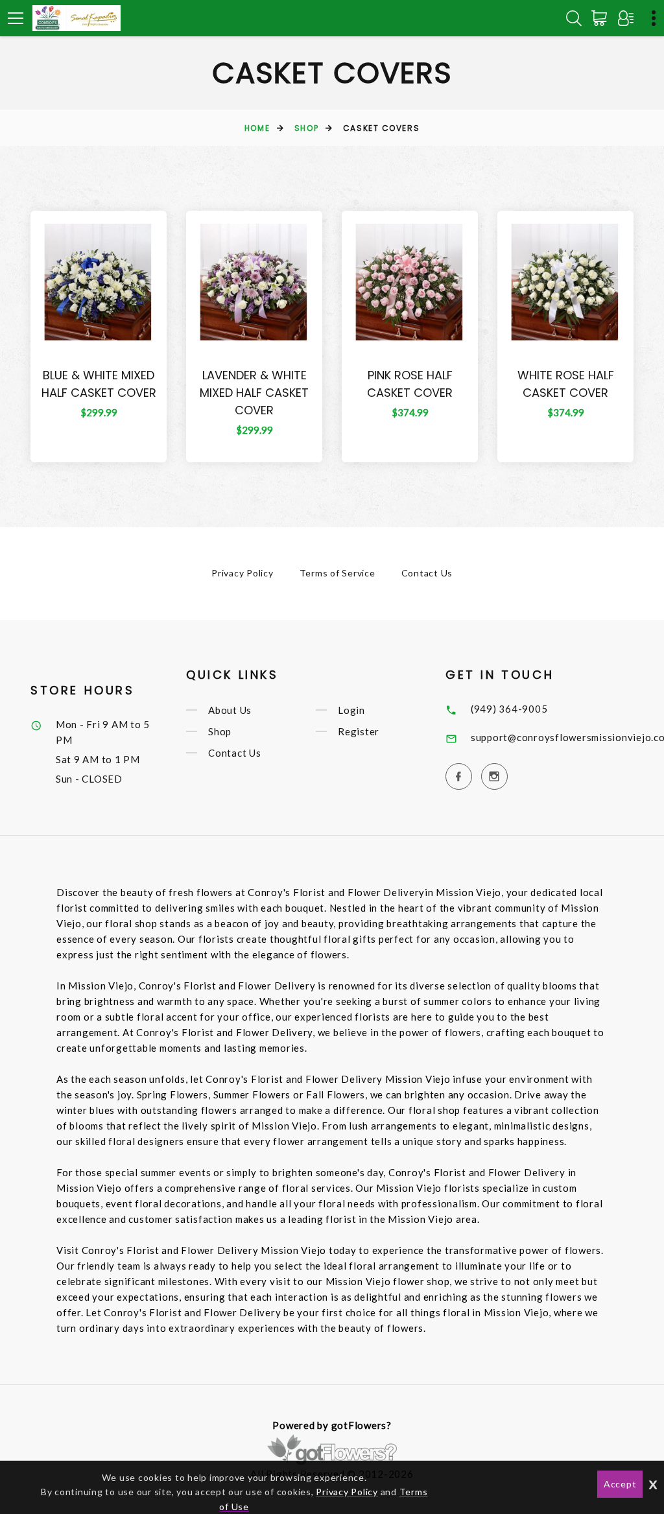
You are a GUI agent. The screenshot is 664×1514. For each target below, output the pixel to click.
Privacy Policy (242, 572)
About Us (230, 710)
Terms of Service (337, 572)
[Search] (574, 18)
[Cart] (601, 18)
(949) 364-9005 (509, 709)
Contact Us (427, 572)
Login (351, 710)
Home (257, 128)
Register (358, 731)
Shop (306, 128)
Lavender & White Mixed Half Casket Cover (254, 392)
